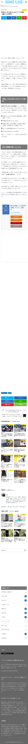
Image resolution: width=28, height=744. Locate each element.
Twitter (10, 506)
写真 (4, 596)
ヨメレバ (16, 212)
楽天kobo (16, 226)
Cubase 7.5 (5, 604)
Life (10, 393)
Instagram (23, 506)
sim (7, 494)
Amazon (16, 216)
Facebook (16, 506)
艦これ (4, 625)
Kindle (15, 219)
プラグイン (5, 621)
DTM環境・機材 (7, 592)
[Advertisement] (14, 39)
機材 (4, 608)
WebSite (4, 506)
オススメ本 (5, 393)
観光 (4, 613)
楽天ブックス (16, 222)
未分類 (4, 638)
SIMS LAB (13, 742)
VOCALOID (5, 629)
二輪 (4, 633)
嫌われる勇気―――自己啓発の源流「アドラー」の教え (17, 206)
